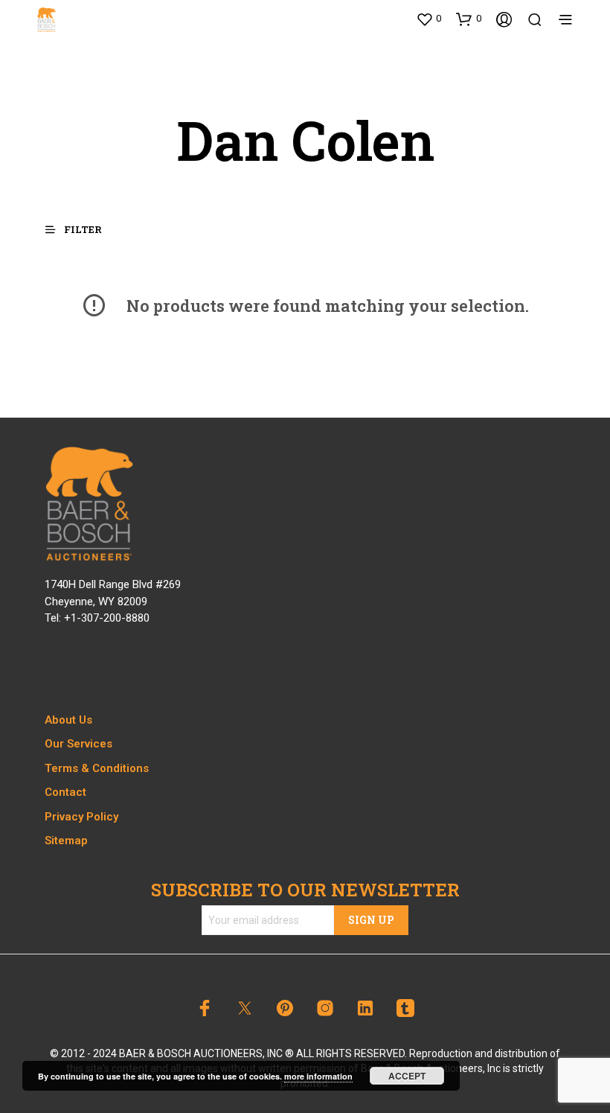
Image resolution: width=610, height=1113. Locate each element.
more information (318, 1076)
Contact (65, 792)
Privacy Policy (81, 816)
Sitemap (66, 840)
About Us (68, 720)
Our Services (78, 743)
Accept (407, 1075)
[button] (428, 18)
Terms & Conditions (97, 768)
